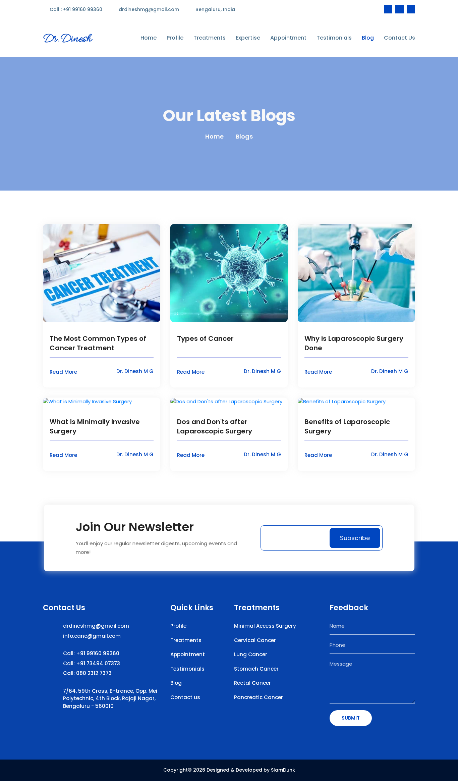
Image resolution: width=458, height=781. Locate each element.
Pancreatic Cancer (258, 697)
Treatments (209, 37)
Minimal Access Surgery (265, 625)
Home (148, 37)
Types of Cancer (205, 338)
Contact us (185, 697)
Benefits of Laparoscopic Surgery (347, 426)
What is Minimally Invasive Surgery (95, 426)
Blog (368, 37)
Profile (175, 37)
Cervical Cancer (255, 640)
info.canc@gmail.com (92, 635)
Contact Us (399, 37)
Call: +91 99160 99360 (91, 653)
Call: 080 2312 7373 (87, 673)
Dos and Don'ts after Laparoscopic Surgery (214, 426)
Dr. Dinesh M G (135, 371)
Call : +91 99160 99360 (75, 9)
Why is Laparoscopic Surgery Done (353, 343)
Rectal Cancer (252, 682)
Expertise (248, 37)
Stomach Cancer (256, 668)
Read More (64, 371)
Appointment (288, 37)
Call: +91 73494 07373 (91, 663)
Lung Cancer (250, 654)
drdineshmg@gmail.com (148, 9)
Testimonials (334, 37)
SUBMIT (351, 718)
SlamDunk (283, 770)
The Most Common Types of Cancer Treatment (98, 343)
